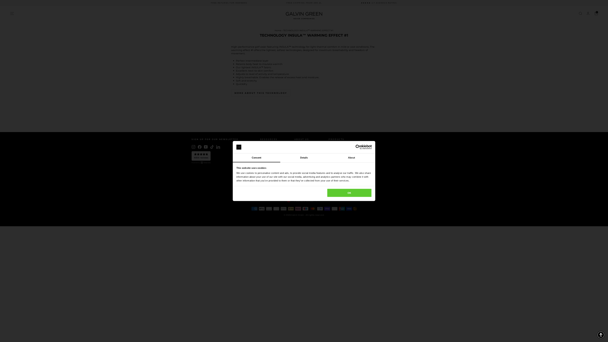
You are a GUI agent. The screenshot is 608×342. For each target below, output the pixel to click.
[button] (601, 335)
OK (349, 193)
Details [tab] (304, 157)
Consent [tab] (256, 157)
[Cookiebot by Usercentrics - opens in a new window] (358, 147)
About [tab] (351, 157)
